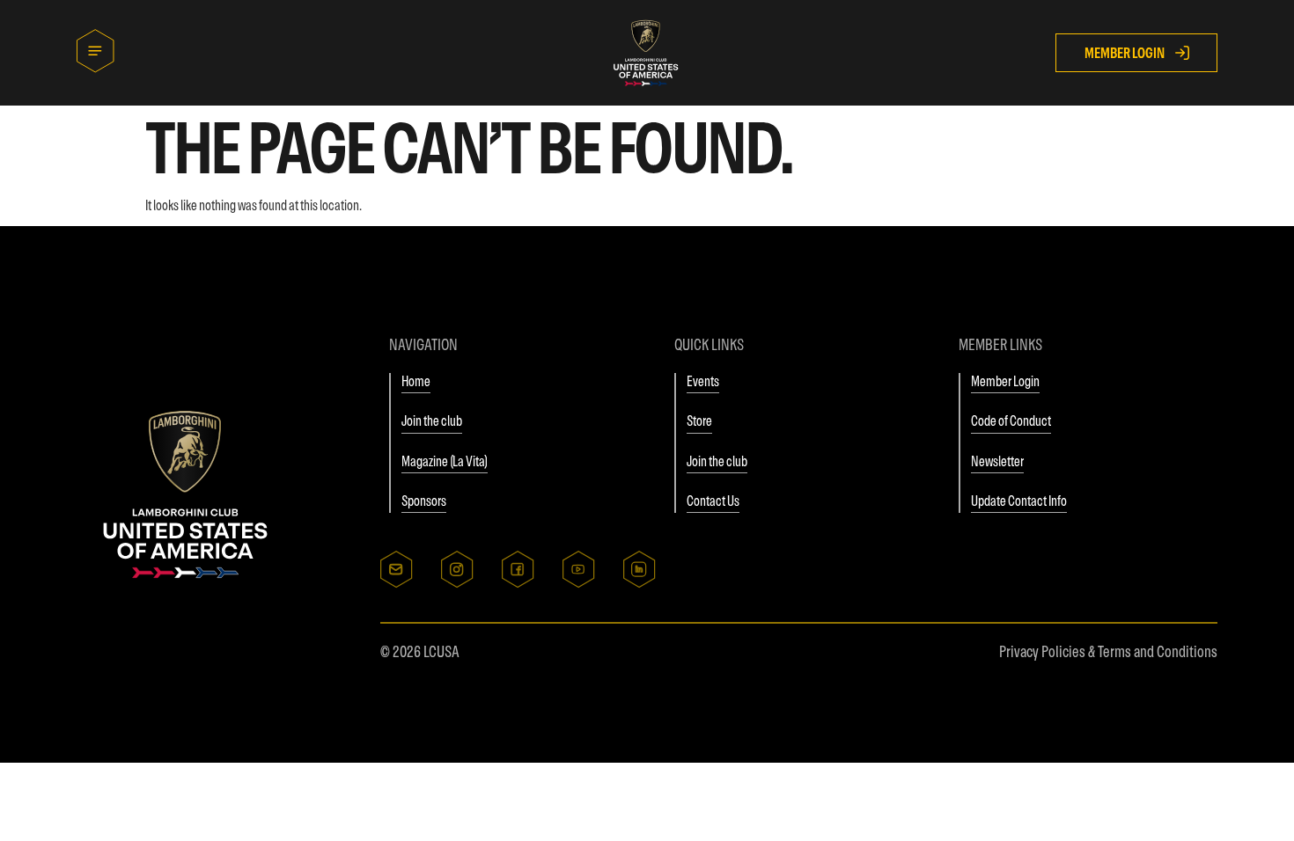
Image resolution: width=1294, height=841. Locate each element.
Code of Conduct (1011, 420)
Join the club (431, 420)
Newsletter (997, 461)
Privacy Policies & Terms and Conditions (1108, 651)
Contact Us (713, 500)
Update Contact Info (1019, 500)
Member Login (1005, 381)
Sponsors (423, 500)
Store (699, 420)
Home (415, 381)
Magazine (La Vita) (444, 461)
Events (703, 381)
